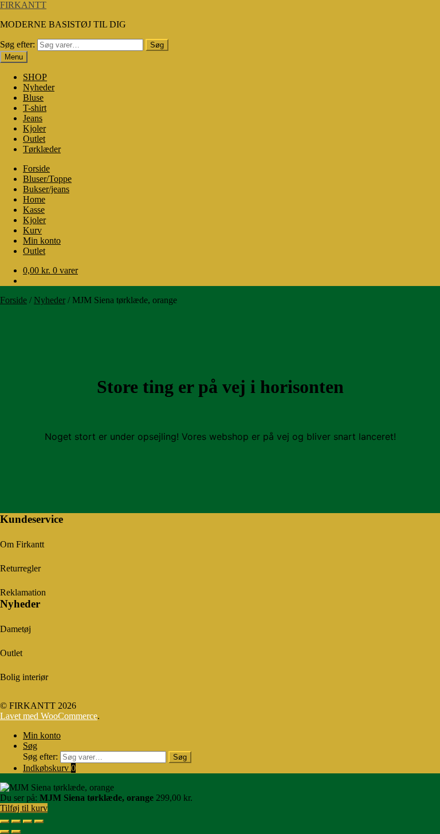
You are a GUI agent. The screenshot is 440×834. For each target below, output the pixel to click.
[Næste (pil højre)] (16, 831)
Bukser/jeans (46, 189)
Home (34, 199)
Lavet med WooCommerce (48, 716)
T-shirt (34, 108)
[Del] (27, 821)
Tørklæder (42, 149)
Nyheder (38, 87)
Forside (36, 168)
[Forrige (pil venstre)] (4, 831)
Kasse (34, 210)
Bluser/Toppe (47, 179)
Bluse (33, 97)
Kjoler (34, 128)
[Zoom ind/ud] (4, 821)
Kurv (32, 230)
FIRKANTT (23, 5)
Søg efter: (17, 44)
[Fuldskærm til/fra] (16, 821)
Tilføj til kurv (24, 808)
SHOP (35, 77)
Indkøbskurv (49, 768)
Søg (157, 45)
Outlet (34, 139)
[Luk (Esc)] (39, 821)
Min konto (42, 240)
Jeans (32, 118)
